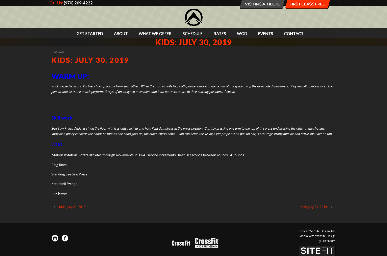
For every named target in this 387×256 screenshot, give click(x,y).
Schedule (193, 33)
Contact (294, 33)
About (121, 33)
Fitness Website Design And (317, 231)
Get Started (90, 33)
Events (265, 33)
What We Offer (155, 33)
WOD (242, 33)
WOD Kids (57, 52)
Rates (219, 33)
